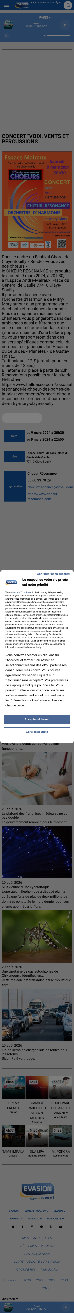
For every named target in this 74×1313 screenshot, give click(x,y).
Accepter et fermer (37, 719)
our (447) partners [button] (22, 592)
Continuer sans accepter (53, 574)
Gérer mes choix (37, 732)
